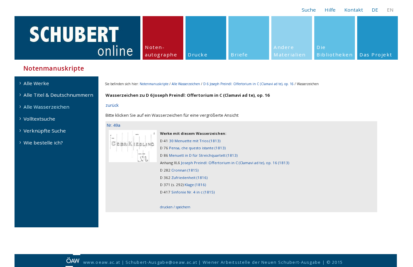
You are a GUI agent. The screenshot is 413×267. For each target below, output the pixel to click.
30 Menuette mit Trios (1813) (194, 140)
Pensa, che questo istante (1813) (197, 147)
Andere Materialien (290, 51)
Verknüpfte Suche (45, 130)
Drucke (197, 54)
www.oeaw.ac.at (101, 262)
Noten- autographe (161, 51)
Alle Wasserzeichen (46, 107)
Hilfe (330, 9)
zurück (112, 105)
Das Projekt (375, 54)
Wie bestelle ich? (43, 142)
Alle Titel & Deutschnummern (58, 95)
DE (375, 9)
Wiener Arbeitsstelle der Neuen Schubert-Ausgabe (262, 262)
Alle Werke (36, 83)
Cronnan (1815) (184, 170)
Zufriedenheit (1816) (189, 177)
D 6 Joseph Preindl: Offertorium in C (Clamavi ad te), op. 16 (248, 84)
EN (390, 9)
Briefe (239, 54)
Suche (309, 9)
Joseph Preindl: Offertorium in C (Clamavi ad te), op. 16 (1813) (235, 162)
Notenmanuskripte (154, 84)
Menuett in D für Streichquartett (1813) (203, 155)
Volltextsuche (39, 118)
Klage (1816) (195, 184)
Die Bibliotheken (335, 51)
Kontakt (353, 9)
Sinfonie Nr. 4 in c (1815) (193, 192)
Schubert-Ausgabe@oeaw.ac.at (161, 262)
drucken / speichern (175, 207)
